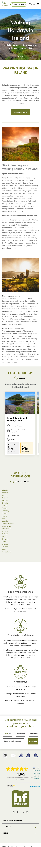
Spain (4, 549)
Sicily (4, 541)
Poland (4, 536)
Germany (5, 511)
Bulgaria (5, 500)
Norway (5, 531)
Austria (4, 495)
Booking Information (12, 820)
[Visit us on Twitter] (23, 812)
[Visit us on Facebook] (17, 812)
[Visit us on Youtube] (27, 812)
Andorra (5, 492)
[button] (30, 4)
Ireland (4, 516)
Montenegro (6, 526)
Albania (5, 490)
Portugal (5, 534)
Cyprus (4, 505)
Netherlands (6, 528)
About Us (7, 827)
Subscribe (33, 741)
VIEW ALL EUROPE (22, 481)
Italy (3, 518)
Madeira (5, 521)
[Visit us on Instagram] (13, 812)
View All (22, 378)
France (4, 508)
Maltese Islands (8, 523)
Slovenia (5, 546)
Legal (5, 833)
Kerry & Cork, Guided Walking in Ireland (17, 419)
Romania (5, 539)
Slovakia (5, 544)
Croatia (5, 503)
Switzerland (6, 552)
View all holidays (20, 112)
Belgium (5, 498)
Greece (5, 513)
